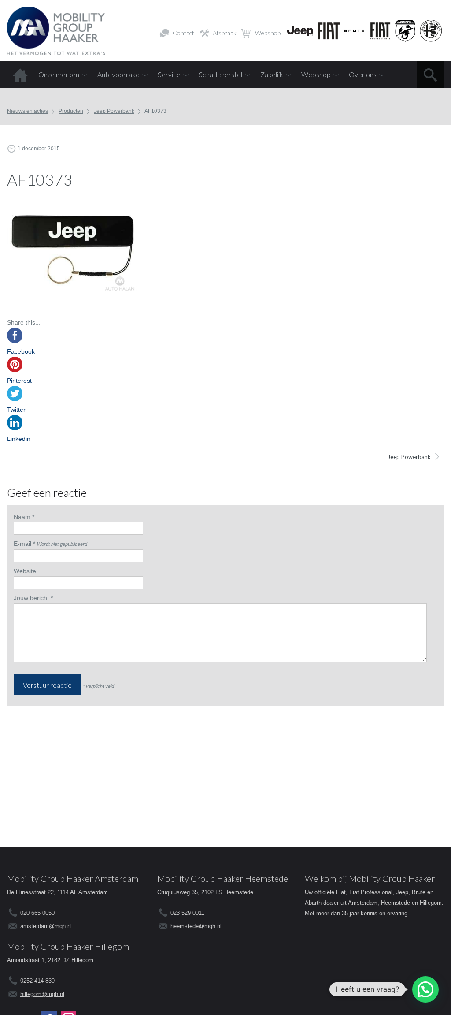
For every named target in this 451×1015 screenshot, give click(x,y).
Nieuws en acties (27, 111)
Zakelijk (271, 74)
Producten (71, 111)
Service (169, 74)
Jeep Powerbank (114, 111)
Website (25, 571)
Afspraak (225, 33)
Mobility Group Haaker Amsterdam (72, 878)
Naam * (24, 516)
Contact (183, 33)
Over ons (363, 74)
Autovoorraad (118, 74)
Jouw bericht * (33, 597)
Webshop (268, 33)
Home (20, 74)
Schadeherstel (220, 74)
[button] (425, 989)
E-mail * (24, 543)
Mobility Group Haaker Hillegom (68, 946)
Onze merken (58, 74)
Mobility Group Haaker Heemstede (222, 878)
